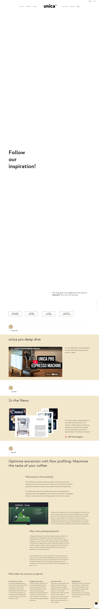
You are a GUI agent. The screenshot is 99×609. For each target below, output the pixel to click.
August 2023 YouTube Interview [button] (66, 314)
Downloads (65, 6)
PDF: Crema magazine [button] (75, 437)
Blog (78, 6)
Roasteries (72, 6)
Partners (35, 6)
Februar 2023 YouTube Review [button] (15, 314)
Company (28, 6)
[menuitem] (90, 1)
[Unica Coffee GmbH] (49, 6)
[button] (66, 437)
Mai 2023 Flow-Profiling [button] (31, 314)
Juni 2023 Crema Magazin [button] (48, 314)
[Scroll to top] (96, 603)
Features (21, 6)
